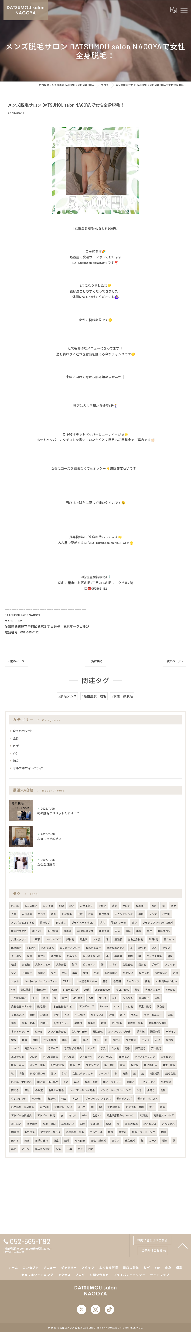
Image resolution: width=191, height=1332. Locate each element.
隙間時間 (155, 1031)
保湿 (27, 1090)
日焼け (44, 1023)
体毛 (64, 1039)
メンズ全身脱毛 (57, 1031)
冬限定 (39, 1090)
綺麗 (162, 1106)
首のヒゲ (45, 922)
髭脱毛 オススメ (147, 1098)
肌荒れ (122, 1132)
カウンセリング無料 (119, 1031)
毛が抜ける (47, 947)
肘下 (74, 964)
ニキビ (15, 1048)
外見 (90, 997)
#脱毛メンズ (67, 696)
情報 (13, 1023)
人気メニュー (43, 964)
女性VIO (44, 1106)
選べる (15, 1140)
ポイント (37, 930)
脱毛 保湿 (49, 1123)
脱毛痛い (42, 1006)
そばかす (27, 972)
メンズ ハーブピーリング (115, 1090)
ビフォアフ (89, 964)
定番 (127, 1048)
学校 (13, 1039)
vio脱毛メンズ (85, 930)
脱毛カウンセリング (143, 1132)
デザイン (171, 1031)
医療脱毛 (16, 947)
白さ (90, 1148)
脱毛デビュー (93, 947)
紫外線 (141, 1031)
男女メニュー (152, 989)
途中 (56, 1014)
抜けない (95, 1123)
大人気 (97, 939)
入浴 (66, 1014)
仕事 (24, 1039)
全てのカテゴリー (25, 731)
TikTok (67, 981)
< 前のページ (16, 661)
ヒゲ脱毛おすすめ (86, 981)
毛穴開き (80, 1140)
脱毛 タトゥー (112, 1081)
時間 (163, 1132)
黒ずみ (41, 956)
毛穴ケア (53, 1048)
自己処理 (104, 914)
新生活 (83, 939)
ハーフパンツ (53, 939)
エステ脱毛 (17, 1056)
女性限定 (25, 989)
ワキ (53, 972)
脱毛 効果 (28, 1023)
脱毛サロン (164, 930)
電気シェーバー (33, 1048)
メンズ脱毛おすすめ (22, 922)
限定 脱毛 (145, 1006)
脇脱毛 (130, 1081)
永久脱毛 (130, 1140)
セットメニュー (153, 1014)
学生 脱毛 (169, 1065)
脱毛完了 (141, 905)
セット (15, 981)
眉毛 (170, 956)
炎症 (56, 1140)
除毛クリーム (118, 922)
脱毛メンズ (149, 1123)
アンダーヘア (87, 1006)
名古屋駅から (50, 1056)
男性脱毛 (97, 1031)
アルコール (96, 1132)
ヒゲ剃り (32, 1123)
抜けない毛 (161, 972)
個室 (16, 761)
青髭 (21, 1073)
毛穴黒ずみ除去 (73, 1048)
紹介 (53, 914)
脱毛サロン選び (158, 1023)
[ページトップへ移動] (183, 1245)
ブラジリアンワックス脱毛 (158, 922)
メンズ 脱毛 (37, 1065)
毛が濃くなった (92, 956)
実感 (157, 997)
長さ (65, 1081)
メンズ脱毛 (30, 905)
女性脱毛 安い (63, 1106)
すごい (76, 1098)
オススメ (104, 930)
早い (76, 1081)
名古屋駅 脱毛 (75, 1132)
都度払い (124, 1056)
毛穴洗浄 (29, 1132)
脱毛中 (92, 1023)
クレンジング (19, 1098)
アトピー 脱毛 (46, 1115)
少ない (166, 947)
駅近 (108, 1123)
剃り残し (61, 922)
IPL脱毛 (31, 947)
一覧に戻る (95, 661)
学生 (149, 930)
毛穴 (29, 956)
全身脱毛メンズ (116, 947)
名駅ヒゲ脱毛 (56, 1090)
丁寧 (69, 1148)
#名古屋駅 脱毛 (94, 696)
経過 (13, 964)
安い (117, 930)
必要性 (78, 1023)
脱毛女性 (170, 1073)
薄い (75, 1039)
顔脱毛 (41, 972)
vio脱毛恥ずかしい (166, 981)
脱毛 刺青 (91, 1081)
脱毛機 (26, 964)
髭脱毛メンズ (124, 1098)
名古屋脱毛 (111, 972)
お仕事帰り (86, 905)
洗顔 (163, 1090)
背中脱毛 (56, 956)
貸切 (102, 922)
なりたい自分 (79, 1031)
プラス (103, 997)
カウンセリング (124, 914)
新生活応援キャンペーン (121, 1115)
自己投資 (53, 930)
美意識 (118, 956)
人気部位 (61, 964)
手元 (103, 1048)
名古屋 (15, 905)
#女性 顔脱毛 (122, 696)
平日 (34, 997)
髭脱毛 (52, 1098)
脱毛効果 (166, 1081)
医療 (110, 1132)
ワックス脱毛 (154, 956)
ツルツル (128, 997)
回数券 (161, 1006)
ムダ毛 (115, 1048)
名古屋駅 (69, 1056)
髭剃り (170, 1039)
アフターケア (147, 1081)
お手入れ (72, 956)
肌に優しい (150, 1065)
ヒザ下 (36, 939)
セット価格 (49, 1039)
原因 (122, 1065)
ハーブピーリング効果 (82, 1090)
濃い (53, 1073)
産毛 (105, 981)
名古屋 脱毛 (135, 1023)
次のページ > (175, 661)
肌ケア (115, 1140)
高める (15, 1090)
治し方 (81, 1106)
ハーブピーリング (145, 1056)
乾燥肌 (144, 1115)
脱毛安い (128, 972)
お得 (90, 914)
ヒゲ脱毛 (67, 914)
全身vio (96, 1115)
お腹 (130, 956)
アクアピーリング (50, 1132)
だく (151, 1106)
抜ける (116, 1039)
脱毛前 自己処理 (47, 1081)
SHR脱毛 (153, 939)
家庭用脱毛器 (102, 989)
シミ (13, 972)
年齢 (138, 930)
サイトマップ (160, 1274)
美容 (27, 1140)
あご (13, 1148)
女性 (85, 972)
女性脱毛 (128, 964)
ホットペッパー (20, 1031)
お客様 (44, 1014)
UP (163, 905)
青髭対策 (155, 1073)
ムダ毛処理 (67, 1123)
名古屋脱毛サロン (63, 1006)
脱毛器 (68, 930)
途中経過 (16, 1123)
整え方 (134, 1014)
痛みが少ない (43, 1148)
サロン (126, 905)
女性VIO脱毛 (58, 1065)
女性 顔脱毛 (98, 1140)
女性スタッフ (19, 939)
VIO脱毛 (170, 989)
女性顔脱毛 (113, 1106)
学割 (140, 914)
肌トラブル (97, 1014)
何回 (63, 1098)
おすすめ (48, 905)
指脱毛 (142, 964)
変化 (114, 997)
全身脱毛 (41, 989)
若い (157, 1039)
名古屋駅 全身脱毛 (22, 1106)
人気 (13, 914)
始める (38, 1031)
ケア (80, 1148)
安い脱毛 (156, 1048)
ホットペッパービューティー (41, 981)
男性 (64, 997)
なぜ (64, 1073)
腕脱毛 (142, 947)
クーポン (16, 956)
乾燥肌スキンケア (163, 1115)
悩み (164, 1140)
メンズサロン (105, 1056)
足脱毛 (135, 1065)
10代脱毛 (117, 1023)
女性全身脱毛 (135, 939)
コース (153, 1140)
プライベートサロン (83, 922)
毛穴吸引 (37, 1098)
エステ (91, 1048)
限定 (45, 997)
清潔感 (118, 939)
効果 (114, 905)
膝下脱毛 (140, 1048)
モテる (146, 1039)
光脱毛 (102, 905)
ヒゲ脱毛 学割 (135, 1106)
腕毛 (147, 981)
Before (104, 1006)
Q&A (84, 1115)
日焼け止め (41, 1140)
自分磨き (77, 997)
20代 (86, 989)
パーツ (26, 1148)
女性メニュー (61, 1023)
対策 (111, 1014)
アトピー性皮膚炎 (21, 1115)
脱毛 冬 (75, 1065)
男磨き (151, 1090)
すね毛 (129, 1006)
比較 (80, 914)
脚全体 (15, 1132)
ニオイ (113, 964)
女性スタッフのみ (82, 1073)
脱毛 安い (17, 1065)
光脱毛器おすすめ (21, 1006)
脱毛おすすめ (19, 930)
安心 (58, 1148)
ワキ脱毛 (131, 1039)
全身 (16, 738)
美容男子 (144, 997)
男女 (137, 989)
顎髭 (82, 1123)
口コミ (41, 914)
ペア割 (166, 914)
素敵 (32, 1014)
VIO (15, 753)
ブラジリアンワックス (98, 1098)
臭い (64, 972)
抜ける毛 (144, 972)
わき (139, 1090)
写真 (75, 972)
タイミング (132, 981)
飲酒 (66, 1140)
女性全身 (27, 914)
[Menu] (183, 10)
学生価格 (80, 1014)
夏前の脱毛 (131, 1123)
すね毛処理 (17, 1014)
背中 (122, 1014)
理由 (175, 972)
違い (134, 922)
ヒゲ (16, 746)
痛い (85, 1039)
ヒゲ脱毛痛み (19, 997)
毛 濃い (109, 1065)
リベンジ (104, 1073)
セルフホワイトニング (28, 768)
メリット (170, 964)
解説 (103, 1023)
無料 (128, 930)
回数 (154, 905)
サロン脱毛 (122, 989)
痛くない (169, 939)
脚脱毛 (70, 939)
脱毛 (72, 905)
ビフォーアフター (70, 947)
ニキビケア (167, 1056)
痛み (154, 947)
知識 (170, 1014)
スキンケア (92, 1065)
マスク (73, 1115)
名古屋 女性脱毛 (21, 1081)
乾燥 (125, 1073)
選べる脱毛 (168, 1123)
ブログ (33, 1056)
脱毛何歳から (37, 1073)
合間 (35, 1039)
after (117, 1006)
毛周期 (117, 981)
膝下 (96, 1039)
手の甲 (155, 964)
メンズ (153, 914)
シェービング (70, 989)
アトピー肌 (86, 1056)
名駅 (61, 905)
